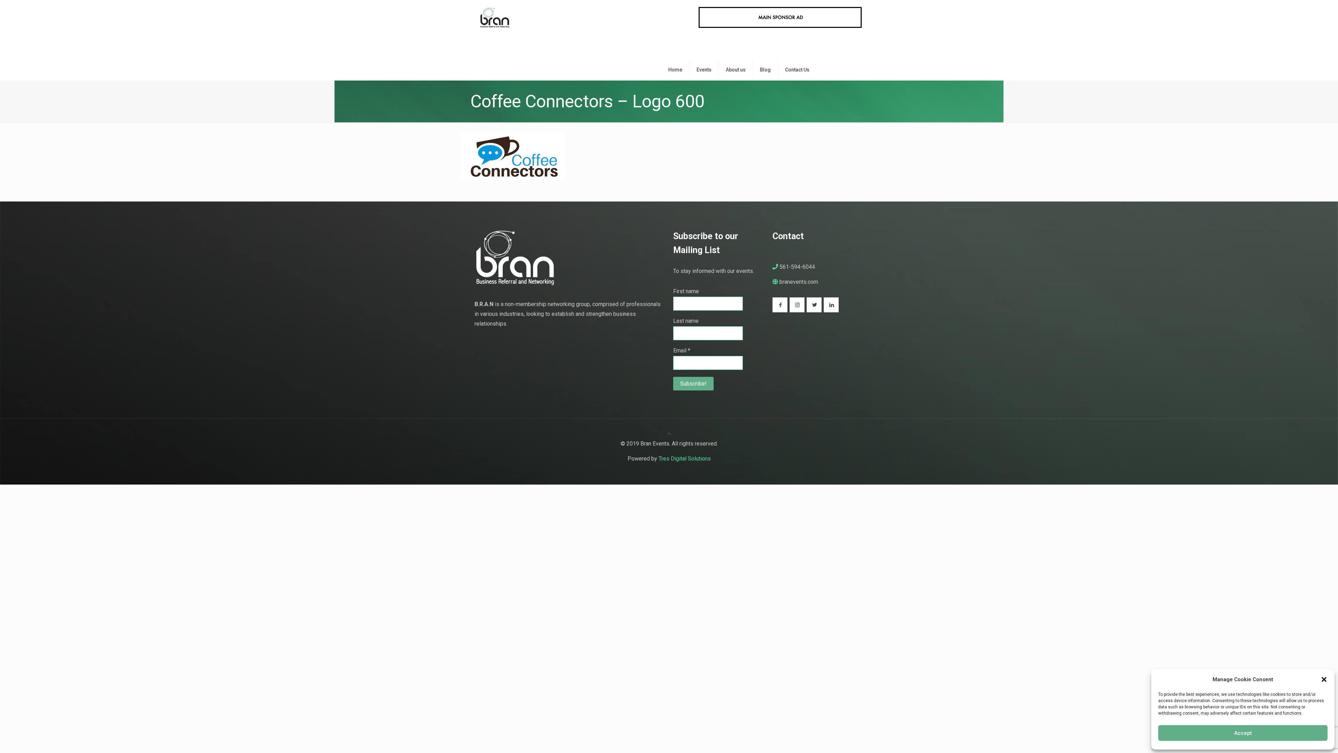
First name (686, 291)
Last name (686, 321)
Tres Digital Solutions (685, 458)
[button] (1324, 679)
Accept (1243, 733)
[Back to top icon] (669, 434)
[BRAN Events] (494, 29)
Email (681, 350)
